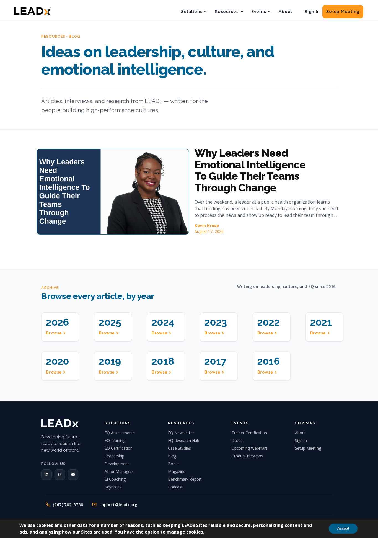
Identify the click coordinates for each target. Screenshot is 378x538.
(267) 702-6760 (68, 504)
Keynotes (113, 487)
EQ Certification (119, 448)
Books (174, 463)
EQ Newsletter (181, 432)
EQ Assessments (120, 432)
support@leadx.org (118, 504)
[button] (46, 474)
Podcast (175, 487)
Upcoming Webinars (250, 448)
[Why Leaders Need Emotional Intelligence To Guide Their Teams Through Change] (113, 191)
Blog (172, 456)
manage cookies (185, 532)
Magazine (176, 471)
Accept (343, 528)
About (285, 11)
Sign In (312, 11)
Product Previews (247, 456)
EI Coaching (115, 479)
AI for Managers (119, 471)
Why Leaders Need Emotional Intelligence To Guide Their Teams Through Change (250, 170)
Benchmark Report (185, 479)
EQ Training (115, 440)
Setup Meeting (342, 11)
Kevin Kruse (207, 225)
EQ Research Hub (183, 440)
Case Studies (179, 448)
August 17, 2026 (209, 231)
